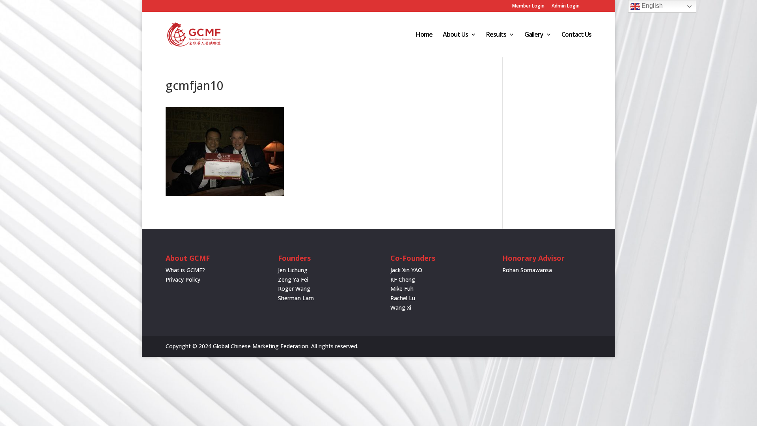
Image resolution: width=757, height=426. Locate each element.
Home (424, 35)
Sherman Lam (296, 298)
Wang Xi (400, 307)
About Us (455, 35)
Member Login (528, 6)
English (651, 5)
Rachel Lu (402, 298)
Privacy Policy (183, 279)
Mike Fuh (402, 288)
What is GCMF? (185, 270)
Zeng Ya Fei (293, 279)
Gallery (533, 35)
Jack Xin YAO (406, 270)
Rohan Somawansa (527, 270)
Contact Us (576, 35)
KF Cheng (402, 279)
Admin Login (566, 6)
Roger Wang (294, 288)
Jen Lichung (293, 270)
